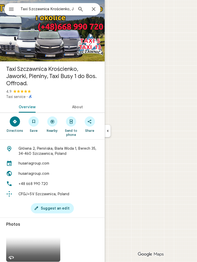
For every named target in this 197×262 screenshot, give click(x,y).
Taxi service (16, 96)
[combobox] (47, 9)
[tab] (26, 106)
